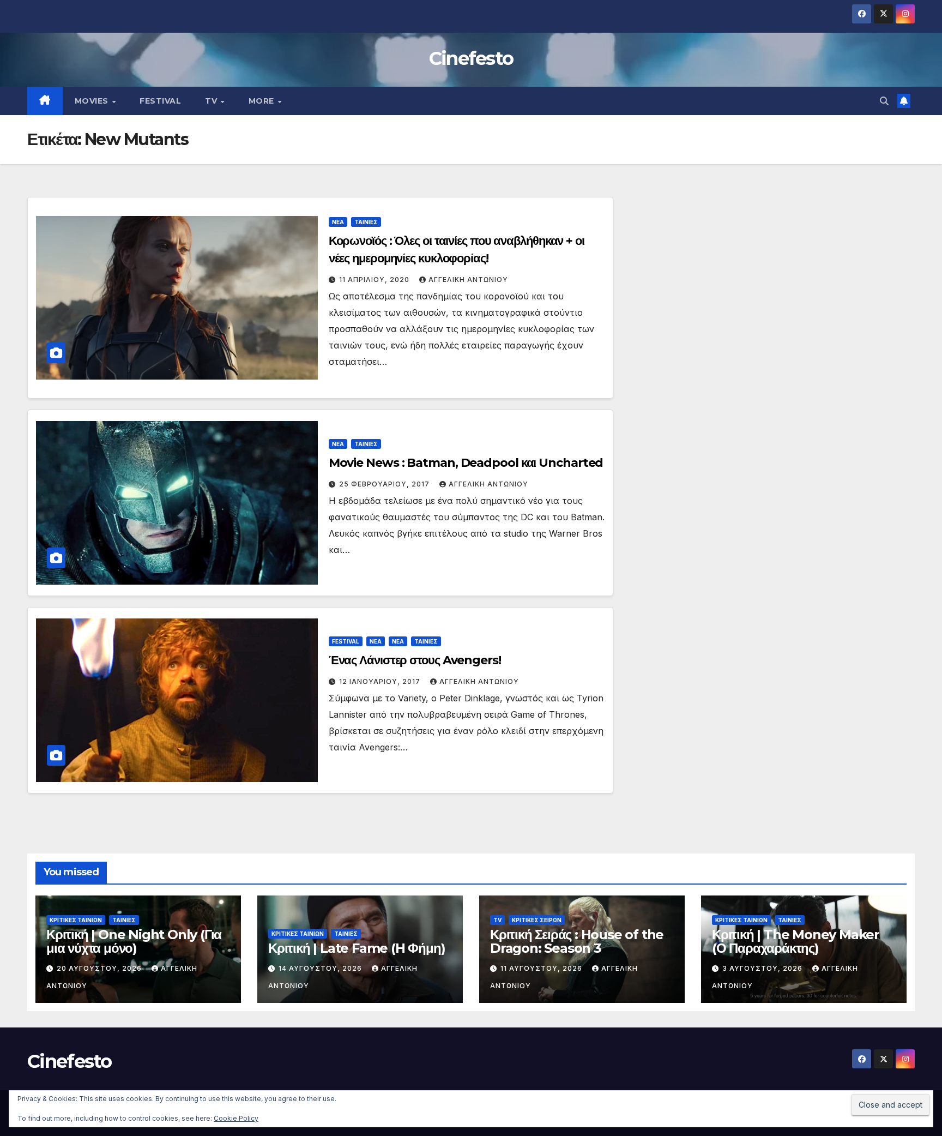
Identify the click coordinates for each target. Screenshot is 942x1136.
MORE (263, 101)
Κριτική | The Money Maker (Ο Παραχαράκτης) (795, 941)
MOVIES (93, 101)
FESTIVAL (160, 101)
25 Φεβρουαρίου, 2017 (385, 484)
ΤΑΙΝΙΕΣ (366, 222)
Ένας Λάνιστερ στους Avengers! (415, 660)
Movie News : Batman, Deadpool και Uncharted (466, 462)
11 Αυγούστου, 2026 (542, 968)
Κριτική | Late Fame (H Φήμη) (356, 948)
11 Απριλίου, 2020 (375, 279)
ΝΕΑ (338, 222)
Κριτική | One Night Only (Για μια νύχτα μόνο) (133, 941)
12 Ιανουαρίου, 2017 (380, 681)
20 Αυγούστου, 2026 (100, 968)
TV (212, 101)
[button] (884, 100)
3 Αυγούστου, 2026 (763, 968)
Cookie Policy (236, 1118)
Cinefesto (471, 58)
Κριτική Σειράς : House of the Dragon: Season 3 (576, 941)
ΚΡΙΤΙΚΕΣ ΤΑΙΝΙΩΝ (76, 920)
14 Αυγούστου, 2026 (321, 968)
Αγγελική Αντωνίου (468, 279)
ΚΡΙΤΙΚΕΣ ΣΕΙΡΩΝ (536, 920)
